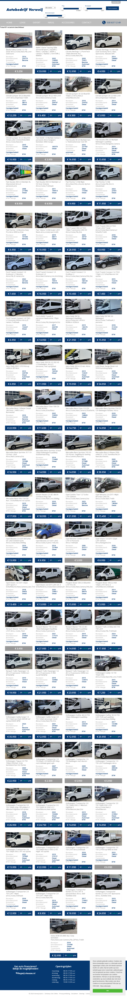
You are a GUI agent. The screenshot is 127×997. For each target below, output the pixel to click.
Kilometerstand (49, 13)
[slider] (62, 8)
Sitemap (81, 993)
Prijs (63, 6)
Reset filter (116, 2)
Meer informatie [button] (105, 986)
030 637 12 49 (114, 22)
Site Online (54, 993)
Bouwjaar (88, 6)
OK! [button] (107, 990)
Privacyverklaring (64, 993)
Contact (88, 993)
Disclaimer (74, 993)
